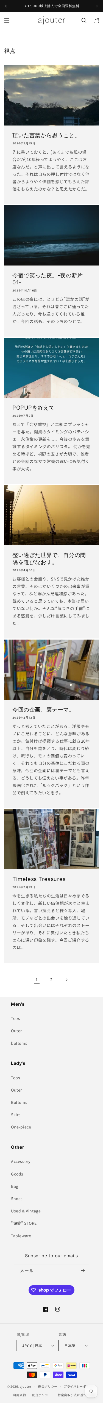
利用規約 (19, 1395)
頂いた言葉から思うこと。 (46, 135)
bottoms (19, 1043)
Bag (14, 1186)
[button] (7, 20)
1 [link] (36, 979)
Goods (17, 1174)
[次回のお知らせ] (97, 6)
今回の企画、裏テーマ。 (43, 709)
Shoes (17, 1198)
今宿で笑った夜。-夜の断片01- (47, 279)
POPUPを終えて (33, 407)
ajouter (25, 1386)
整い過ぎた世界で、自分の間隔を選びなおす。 (49, 558)
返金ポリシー (47, 1386)
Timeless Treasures (39, 879)
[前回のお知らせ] (6, 6)
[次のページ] (66, 980)
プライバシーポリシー (80, 1386)
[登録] (83, 1270)
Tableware (21, 1235)
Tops (15, 1018)
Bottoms (19, 1102)
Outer (16, 1030)
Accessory (20, 1161)
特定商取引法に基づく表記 (77, 1395)
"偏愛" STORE (24, 1223)
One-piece (21, 1127)
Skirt (15, 1114)
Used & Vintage (26, 1211)
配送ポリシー (41, 1395)
